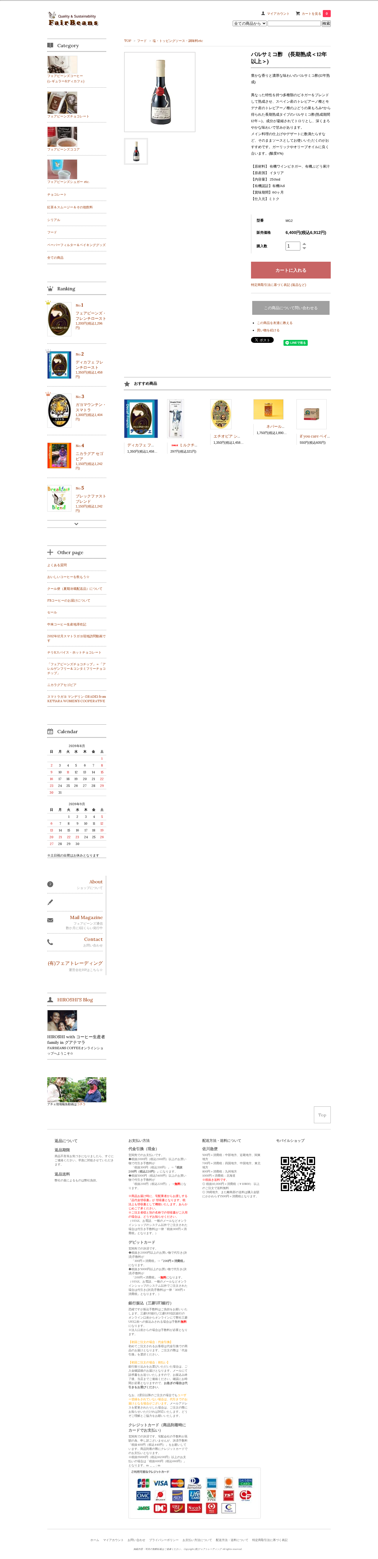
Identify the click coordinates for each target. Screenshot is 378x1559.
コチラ (81, 1104)
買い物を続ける (268, 330)
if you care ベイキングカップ (325, 436)
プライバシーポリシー (164, 1540)
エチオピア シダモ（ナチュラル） (243, 436)
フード (142, 41)
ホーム (94, 1540)
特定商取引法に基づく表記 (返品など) (278, 285)
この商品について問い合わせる (291, 308)
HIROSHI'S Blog (75, 1000)
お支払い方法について (197, 1540)
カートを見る (315, 14)
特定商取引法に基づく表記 (270, 1540)
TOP (127, 41)
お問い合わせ (136, 1540)
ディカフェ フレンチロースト (152, 445)
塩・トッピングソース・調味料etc (178, 41)
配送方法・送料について (232, 1540)
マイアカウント (278, 14)
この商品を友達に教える (275, 323)
